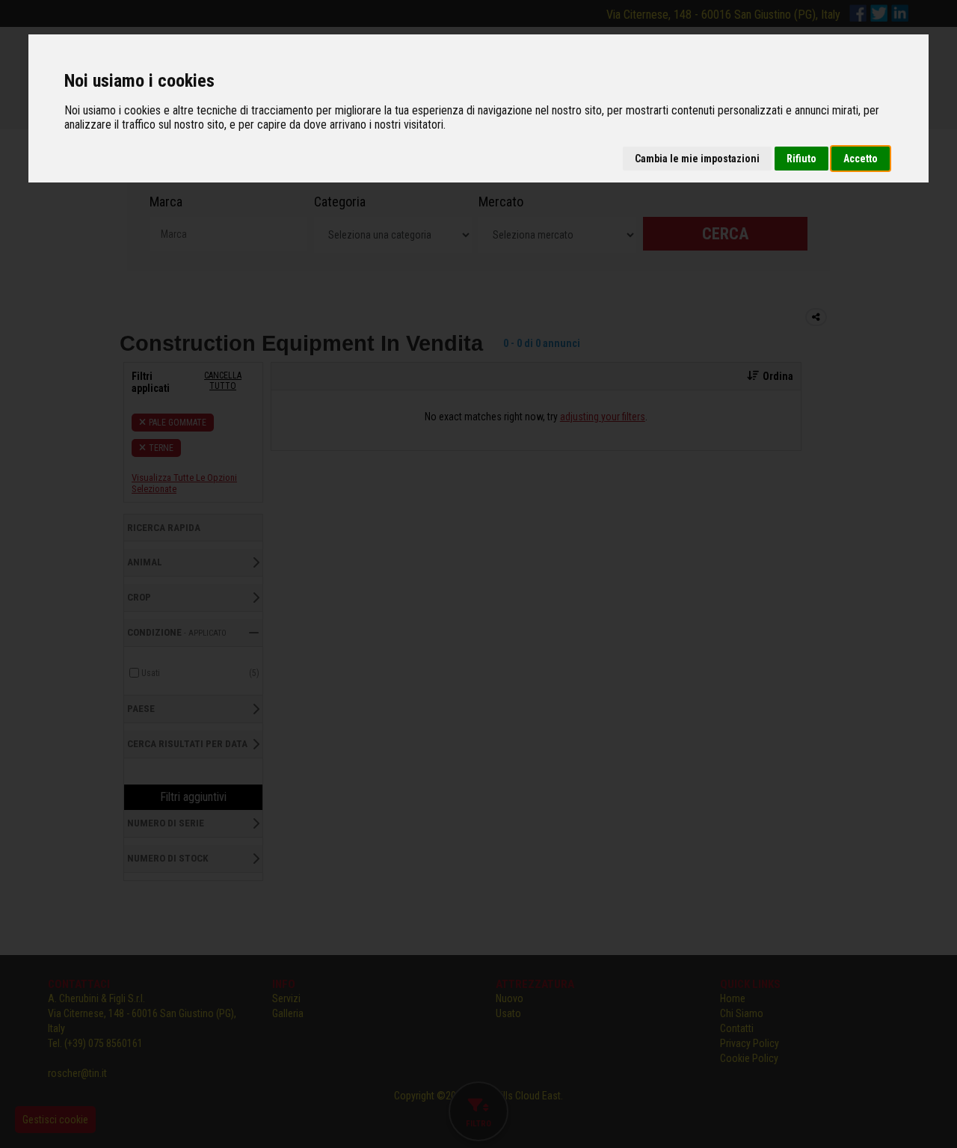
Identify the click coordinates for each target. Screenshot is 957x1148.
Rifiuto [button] (801, 159)
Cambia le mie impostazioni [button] (697, 159)
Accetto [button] (860, 159)
